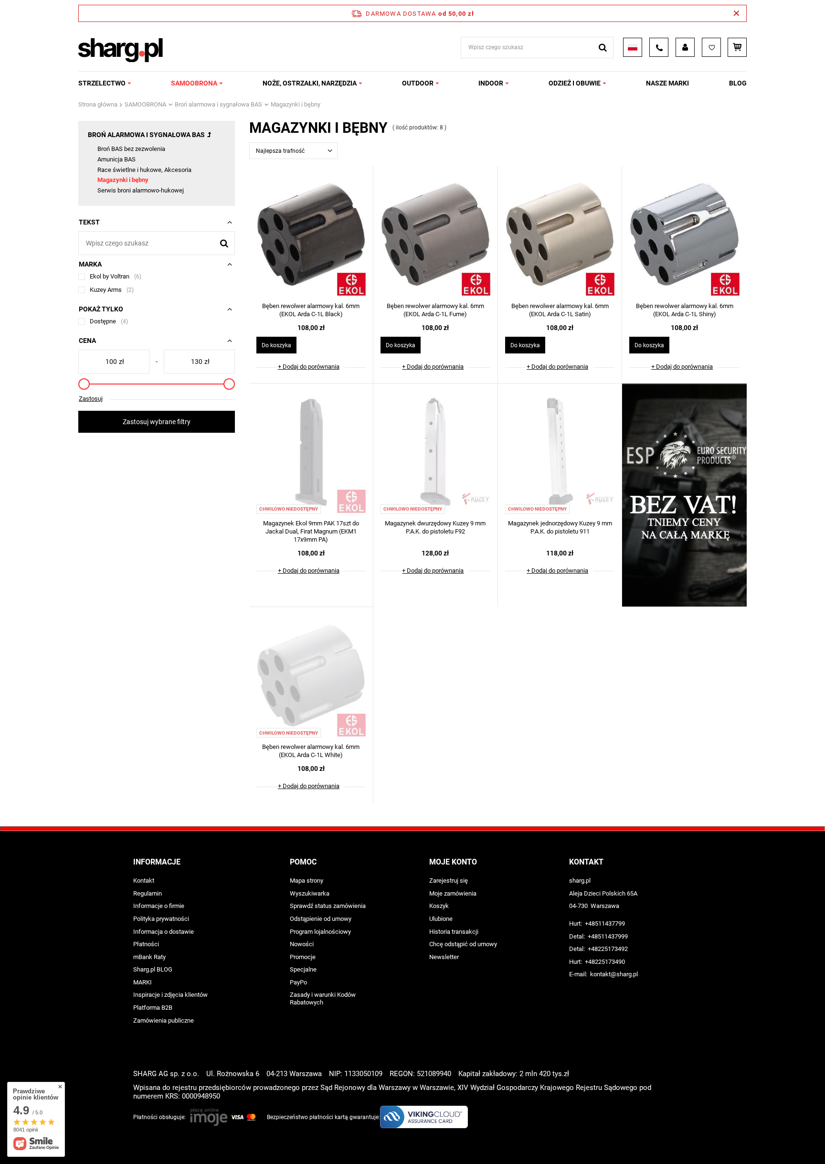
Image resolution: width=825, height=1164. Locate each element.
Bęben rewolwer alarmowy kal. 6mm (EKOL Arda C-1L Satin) (560, 310)
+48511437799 (605, 923)
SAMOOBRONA (194, 83)
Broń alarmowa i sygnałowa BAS (218, 104)
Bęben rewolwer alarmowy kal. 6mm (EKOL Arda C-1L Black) (311, 310)
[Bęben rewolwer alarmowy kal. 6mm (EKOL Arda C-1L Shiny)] (684, 235)
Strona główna (97, 104)
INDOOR (490, 83)
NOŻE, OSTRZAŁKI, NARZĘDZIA (310, 83)
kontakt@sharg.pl (614, 974)
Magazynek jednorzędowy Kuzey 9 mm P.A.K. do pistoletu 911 (560, 527)
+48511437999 (608, 936)
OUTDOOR (418, 83)
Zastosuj (91, 398)
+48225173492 (608, 948)
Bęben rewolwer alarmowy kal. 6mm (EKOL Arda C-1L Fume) (435, 310)
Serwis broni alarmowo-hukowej (140, 190)
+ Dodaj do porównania (308, 366)
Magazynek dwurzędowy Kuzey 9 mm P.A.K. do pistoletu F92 (435, 527)
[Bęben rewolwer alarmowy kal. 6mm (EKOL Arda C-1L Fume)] (435, 235)
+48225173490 (605, 961)
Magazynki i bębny (122, 179)
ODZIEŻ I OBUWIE (575, 83)
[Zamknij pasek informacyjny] (736, 13)
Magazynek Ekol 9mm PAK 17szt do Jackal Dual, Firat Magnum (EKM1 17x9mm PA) (311, 531)
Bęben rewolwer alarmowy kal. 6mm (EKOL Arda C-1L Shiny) (684, 310)
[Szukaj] (602, 47)
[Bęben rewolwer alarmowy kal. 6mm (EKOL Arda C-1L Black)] (311, 235)
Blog (738, 83)
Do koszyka (276, 345)
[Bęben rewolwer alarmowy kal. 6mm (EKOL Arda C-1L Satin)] (560, 235)
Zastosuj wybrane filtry (156, 422)
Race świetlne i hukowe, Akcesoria (144, 169)
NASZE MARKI (667, 83)
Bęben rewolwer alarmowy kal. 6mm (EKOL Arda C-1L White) (311, 750)
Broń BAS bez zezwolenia (131, 148)
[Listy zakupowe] (711, 47)
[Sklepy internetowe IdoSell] (686, 1139)
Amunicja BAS (116, 159)
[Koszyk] (737, 47)
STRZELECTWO (102, 83)
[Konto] (685, 47)
